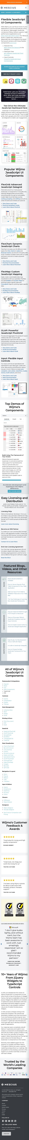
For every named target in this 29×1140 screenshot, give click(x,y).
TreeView (6, 781)
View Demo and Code (10, 203)
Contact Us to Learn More (9, 541)
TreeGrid (6, 740)
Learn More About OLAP (10, 351)
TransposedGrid (8, 738)
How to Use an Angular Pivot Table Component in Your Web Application (17, 586)
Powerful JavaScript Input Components (12, 60)
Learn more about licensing (10, 524)
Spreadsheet (7, 735)
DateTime (6, 791)
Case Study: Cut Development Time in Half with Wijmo (17, 640)
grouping (9, 199)
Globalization (8, 700)
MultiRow (7, 737)
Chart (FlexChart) (9, 746)
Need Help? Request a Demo (11, 74)
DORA (3, 1114)
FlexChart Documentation (11, 263)
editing (17, 199)
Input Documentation (9, 377)
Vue (5, 687)
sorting (3, 199)
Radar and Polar (8, 755)
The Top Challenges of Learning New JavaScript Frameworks (17, 600)
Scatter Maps (18, 280)
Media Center (5, 1107)
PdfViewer (7, 800)
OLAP (5, 715)
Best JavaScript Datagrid (12, 47)
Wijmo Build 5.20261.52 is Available (15, 579)
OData (6, 713)
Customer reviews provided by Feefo (12, 923)
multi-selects (10, 372)
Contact (4, 1105)
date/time (19, 371)
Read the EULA (6, 557)
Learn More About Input (10, 379)
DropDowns (7, 789)
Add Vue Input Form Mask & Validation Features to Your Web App (17, 593)
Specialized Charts (9, 757)
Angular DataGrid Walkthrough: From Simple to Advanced (17, 612)
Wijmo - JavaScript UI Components (10, 12)
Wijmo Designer (8, 808)
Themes (6, 704)
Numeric (6, 792)
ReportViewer (8, 802)
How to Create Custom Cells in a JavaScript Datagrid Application (17, 625)
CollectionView (8, 710)
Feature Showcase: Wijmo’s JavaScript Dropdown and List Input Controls (17, 619)
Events (6, 699)
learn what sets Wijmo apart (10, 35)
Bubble (8, 280)
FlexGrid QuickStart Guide (11, 205)
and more (13, 43)
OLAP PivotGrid (8, 733)
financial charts (6, 252)
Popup (6, 776)
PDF (5, 723)
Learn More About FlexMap (11, 292)
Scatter (6, 751)
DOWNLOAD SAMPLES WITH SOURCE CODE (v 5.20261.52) (14, 67)
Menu (5, 774)
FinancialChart (8, 760)
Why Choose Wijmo (14, 491)
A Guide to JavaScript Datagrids (17, 645)
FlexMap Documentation (10, 290)
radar (18, 251)
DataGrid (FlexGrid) (9, 731)
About (3, 1103)
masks (25, 371)
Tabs (5, 779)
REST (5, 712)
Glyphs (6, 702)
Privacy (4, 1109)
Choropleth (4, 284)
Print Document (9, 721)
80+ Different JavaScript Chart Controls (13, 54)
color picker (11, 371)
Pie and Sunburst (9, 753)
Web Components (9, 689)
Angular (6, 684)
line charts (11, 251)
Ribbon (6, 778)
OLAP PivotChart (9, 758)
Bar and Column (9, 748)
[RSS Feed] (15, 1120)
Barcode (6, 766)
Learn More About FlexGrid (11, 207)
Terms (3, 1111)
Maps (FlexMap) (8, 762)
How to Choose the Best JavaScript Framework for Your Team (17, 651)
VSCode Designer (9, 809)
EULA (3, 1112)
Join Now (6, 1133)
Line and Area (8, 749)
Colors (5, 794)
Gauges (6, 764)
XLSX (5, 725)
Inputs (6, 787)
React (5, 686)
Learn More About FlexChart (12, 264)
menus (3, 372)
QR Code (6, 767)
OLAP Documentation (10, 349)
